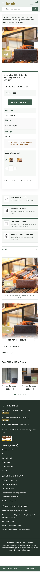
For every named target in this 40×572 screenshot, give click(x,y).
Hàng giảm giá (7, 458)
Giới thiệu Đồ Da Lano (9, 480)
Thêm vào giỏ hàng (10, 568)
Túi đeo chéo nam (8, 466)
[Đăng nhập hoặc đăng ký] (31, 3)
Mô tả (4, 249)
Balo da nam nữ (7, 450)
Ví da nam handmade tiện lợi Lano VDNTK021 (18, 386)
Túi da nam (6, 462)
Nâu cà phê (13, 126)
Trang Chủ (9, 17)
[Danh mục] (3, 3)
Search (35, 9)
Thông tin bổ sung (11, 347)
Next (36, 45)
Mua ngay (30, 568)
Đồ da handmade (21, 17)
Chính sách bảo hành (9, 484)
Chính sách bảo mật (9, 488)
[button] (20, 275)
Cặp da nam (6, 454)
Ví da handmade (29, 181)
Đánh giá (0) (7, 353)
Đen (6, 126)
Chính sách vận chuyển (10, 497)
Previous (4, 45)
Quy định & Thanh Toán (10, 501)
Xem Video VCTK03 (21, 102)
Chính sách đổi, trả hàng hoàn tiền (14, 492)
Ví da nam (5, 470)
